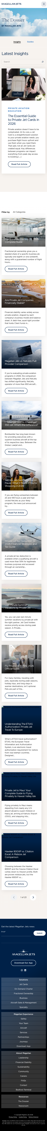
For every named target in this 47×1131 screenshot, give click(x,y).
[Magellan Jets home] (23, 953)
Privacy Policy (13, 1117)
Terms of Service (33, 1117)
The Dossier (23, 1101)
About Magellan (23, 1053)
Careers (23, 1076)
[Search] (43, 61)
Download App (23, 1046)
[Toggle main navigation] (44, 4)
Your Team (23, 1023)
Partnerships (23, 1037)
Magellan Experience (23, 1014)
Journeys (24, 1041)
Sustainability (23, 1067)
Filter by (6, 212)
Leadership (24, 1057)
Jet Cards (23, 984)
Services (23, 1032)
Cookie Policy (23, 1117)
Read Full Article (19, 164)
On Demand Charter (23, 989)
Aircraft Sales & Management (24, 1002)
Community (23, 1071)
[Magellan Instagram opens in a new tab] (22, 970)
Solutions (23, 979)
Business (23, 998)
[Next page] (33, 897)
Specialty (24, 1007)
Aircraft (23, 1028)
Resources (23, 1096)
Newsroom (23, 1106)
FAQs (23, 1080)
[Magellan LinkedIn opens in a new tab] (25, 970)
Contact (23, 1085)
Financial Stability (23, 1062)
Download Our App (23, 963)
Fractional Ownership (23, 993)
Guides (30, 42)
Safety (23, 1018)
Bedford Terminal (23, 1089)
